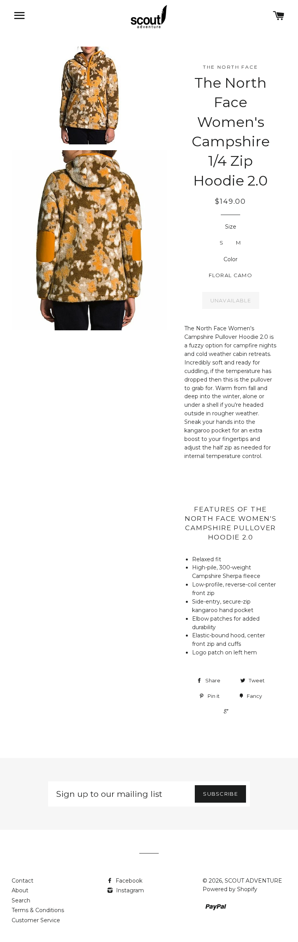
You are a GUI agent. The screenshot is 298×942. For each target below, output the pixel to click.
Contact (22, 880)
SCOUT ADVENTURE (253, 880)
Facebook (128, 880)
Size (230, 226)
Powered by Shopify (230, 889)
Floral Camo (230, 275)
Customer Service (36, 920)
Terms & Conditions (38, 910)
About (20, 890)
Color (230, 259)
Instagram (129, 890)
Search (21, 900)
